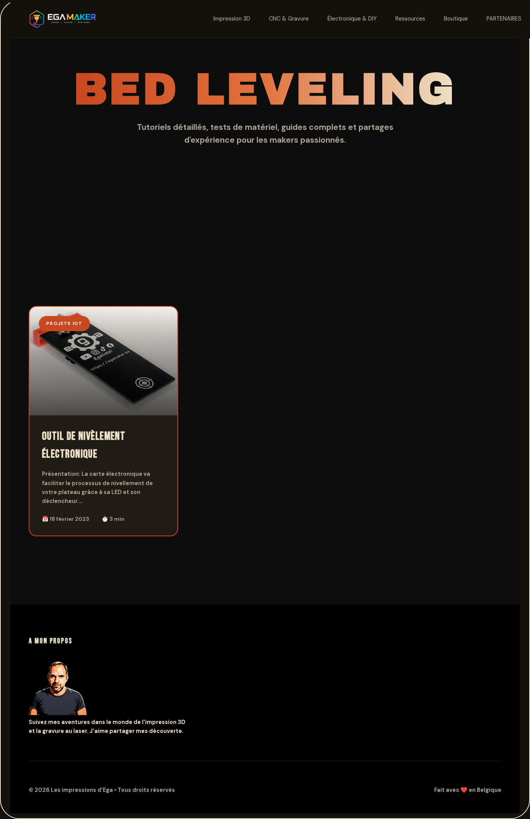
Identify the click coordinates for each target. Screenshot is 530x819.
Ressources (410, 18)
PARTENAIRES (504, 18)
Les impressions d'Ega (82, 789)
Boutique (456, 18)
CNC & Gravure (289, 18)
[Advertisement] (265, 248)
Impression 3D (231, 18)
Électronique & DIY (352, 18)
